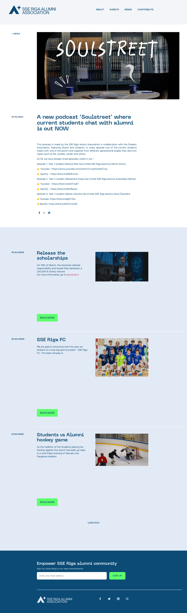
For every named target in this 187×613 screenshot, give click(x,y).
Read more (47, 317)
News (128, 10)
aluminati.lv (73, 274)
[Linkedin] (118, 599)
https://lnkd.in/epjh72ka (62, 199)
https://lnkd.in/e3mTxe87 (65, 184)
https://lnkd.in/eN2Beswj (63, 189)
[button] (39, 212)
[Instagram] (127, 599)
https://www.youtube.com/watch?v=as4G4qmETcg (79, 169)
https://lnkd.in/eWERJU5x (64, 174)
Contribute (145, 10)
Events (114, 10)
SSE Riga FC (51, 340)
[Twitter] (109, 599)
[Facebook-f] (100, 599)
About (100, 10)
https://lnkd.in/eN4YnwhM (62, 204)
